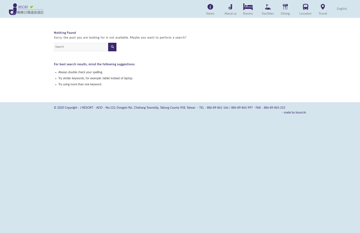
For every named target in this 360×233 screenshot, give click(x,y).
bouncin (301, 112)
